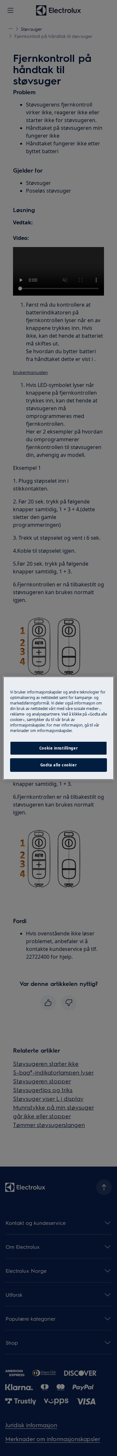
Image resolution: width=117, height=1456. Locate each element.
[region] (58, 728)
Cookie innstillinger (58, 748)
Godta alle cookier (58, 764)
